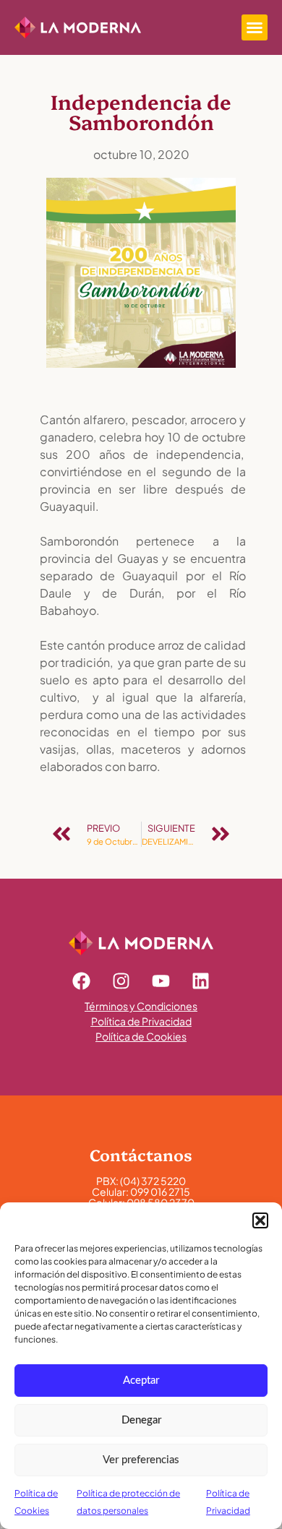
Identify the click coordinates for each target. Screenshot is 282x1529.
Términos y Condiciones (141, 1005)
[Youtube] (161, 980)
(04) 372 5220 (153, 1180)
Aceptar (141, 1380)
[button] (260, 1220)
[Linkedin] (201, 980)
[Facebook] (82, 980)
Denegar (141, 1420)
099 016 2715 (160, 1191)
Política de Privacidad (141, 1021)
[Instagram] (121, 980)
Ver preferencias (141, 1460)
